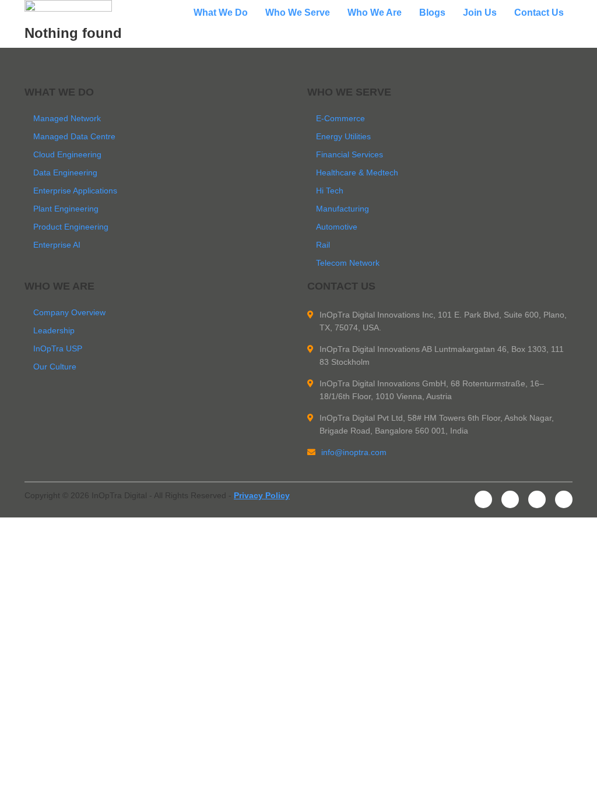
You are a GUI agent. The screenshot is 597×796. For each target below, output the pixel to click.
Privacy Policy (262, 495)
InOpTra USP (57, 348)
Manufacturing (342, 208)
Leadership (54, 330)
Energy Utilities (343, 136)
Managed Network (67, 118)
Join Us (480, 12)
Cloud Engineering (67, 154)
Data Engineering (65, 172)
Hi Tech (329, 190)
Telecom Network (348, 262)
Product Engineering (70, 226)
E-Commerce (340, 118)
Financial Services (349, 154)
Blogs (432, 12)
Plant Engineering (66, 208)
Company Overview (69, 312)
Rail (323, 244)
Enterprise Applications (75, 190)
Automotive (336, 226)
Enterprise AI (56, 244)
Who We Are (374, 12)
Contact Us (539, 12)
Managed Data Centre (74, 136)
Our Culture (54, 366)
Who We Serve (297, 12)
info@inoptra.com (354, 452)
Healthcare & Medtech (357, 172)
